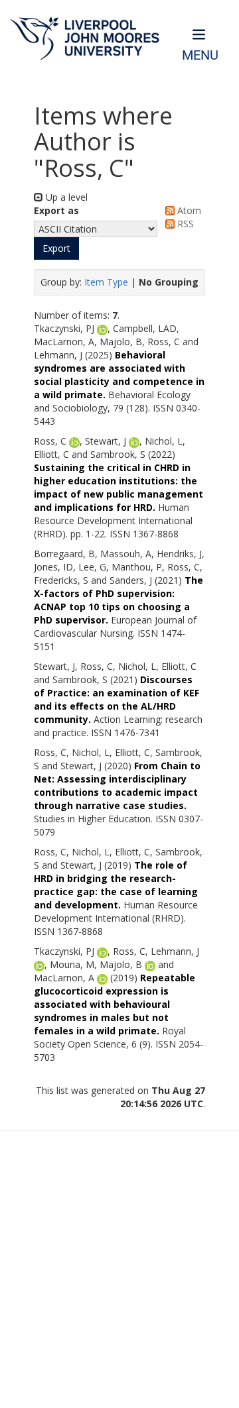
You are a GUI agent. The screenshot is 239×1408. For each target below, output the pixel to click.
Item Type (106, 282)
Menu (200, 55)
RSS (184, 223)
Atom (188, 210)
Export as (56, 210)
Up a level (65, 197)
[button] (56, 248)
